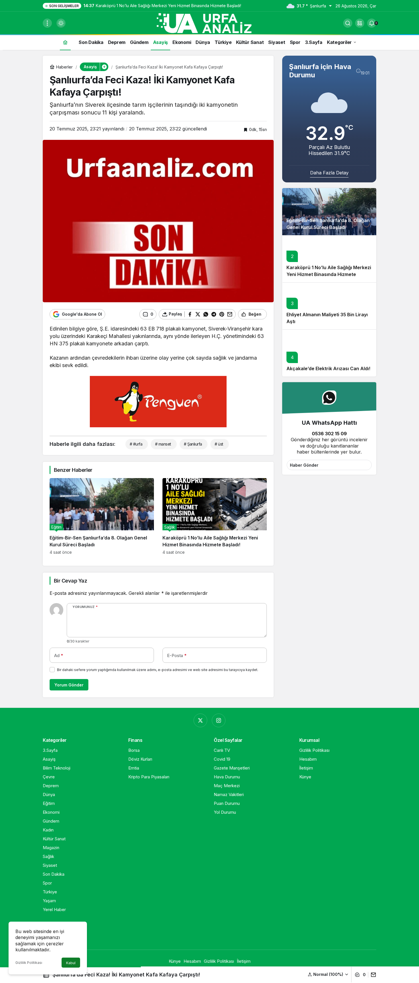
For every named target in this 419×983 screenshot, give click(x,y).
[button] (359, 23)
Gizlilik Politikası (28, 962)
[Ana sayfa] (65, 42)
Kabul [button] (71, 963)
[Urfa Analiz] (209, 22)
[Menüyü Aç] (47, 23)
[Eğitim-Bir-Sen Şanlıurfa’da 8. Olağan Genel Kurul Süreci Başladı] (102, 516)
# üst (219, 444)
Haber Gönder (304, 465)
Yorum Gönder (69, 684)
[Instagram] (218, 720)
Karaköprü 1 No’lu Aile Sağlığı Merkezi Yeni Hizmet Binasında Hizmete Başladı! (328, 274)
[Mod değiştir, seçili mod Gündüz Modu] (61, 23)
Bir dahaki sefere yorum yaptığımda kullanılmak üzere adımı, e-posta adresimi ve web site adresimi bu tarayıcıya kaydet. (157, 670)
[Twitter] (200, 720)
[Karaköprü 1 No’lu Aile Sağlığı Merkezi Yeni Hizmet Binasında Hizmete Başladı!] (214, 516)
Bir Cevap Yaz (70, 581)
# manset (163, 444)
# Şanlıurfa (193, 444)
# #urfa (136, 444)
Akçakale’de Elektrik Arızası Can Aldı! (328, 369)
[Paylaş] (372, 975)
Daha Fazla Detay (329, 173)
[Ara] (347, 23)
